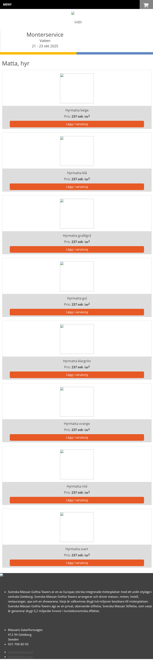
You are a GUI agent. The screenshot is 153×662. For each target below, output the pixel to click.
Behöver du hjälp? (80, 657)
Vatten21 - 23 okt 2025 (45, 43)
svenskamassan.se (20, 652)
